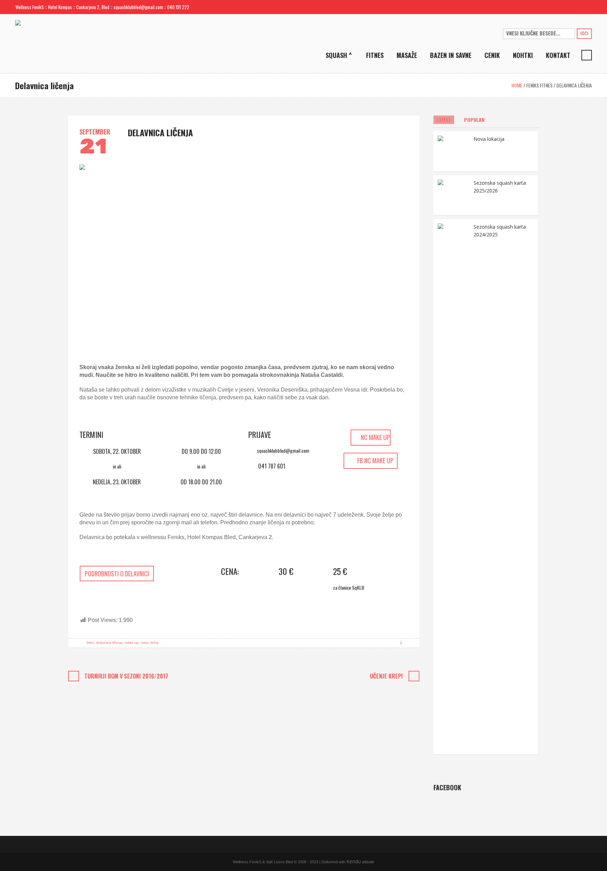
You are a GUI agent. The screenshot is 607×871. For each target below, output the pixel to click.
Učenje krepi (386, 676)
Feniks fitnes (539, 85)
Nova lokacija (489, 139)
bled (90, 642)
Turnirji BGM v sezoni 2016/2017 (126, 676)
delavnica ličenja (109, 642)
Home (516, 85)
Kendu (353, 861)
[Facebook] (575, 7)
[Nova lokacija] (453, 151)
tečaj (154, 642)
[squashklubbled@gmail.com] (563, 7)
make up (132, 642)
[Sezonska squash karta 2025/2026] (453, 194)
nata (144, 642)
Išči (584, 34)
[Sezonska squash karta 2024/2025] (453, 486)
